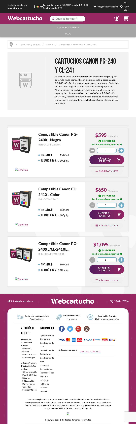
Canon (49, 44)
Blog (68, 33)
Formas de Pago (47, 372)
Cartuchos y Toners (68, 27)
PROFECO (84, 351)
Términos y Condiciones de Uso (47, 343)
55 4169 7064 (121, 301)
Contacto (44, 391)
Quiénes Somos (47, 335)
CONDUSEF (95, 351)
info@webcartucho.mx (22, 301)
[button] (106, 159)
